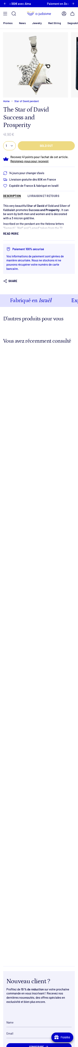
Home (6, 101)
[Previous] (5, 3)
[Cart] (72, 13)
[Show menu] (5, 13)
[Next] (73, 3)
